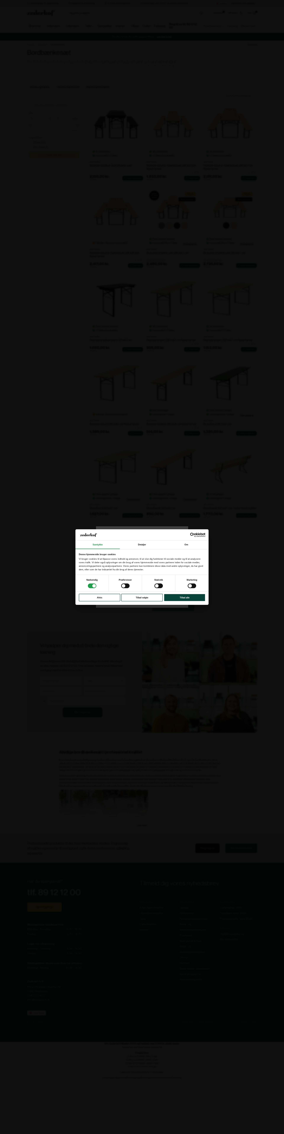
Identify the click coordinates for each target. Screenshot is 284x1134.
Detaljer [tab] (142, 544)
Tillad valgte (142, 597)
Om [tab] (186, 544)
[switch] (125, 585)
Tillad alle (184, 597)
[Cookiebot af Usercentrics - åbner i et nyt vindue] (192, 535)
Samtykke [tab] (98, 544)
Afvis (99, 597)
